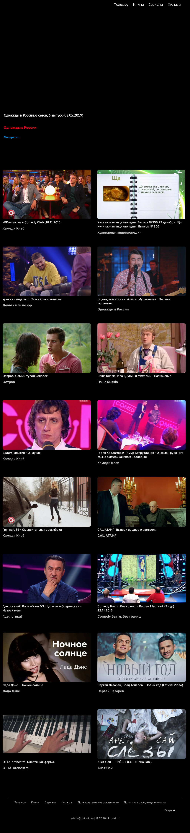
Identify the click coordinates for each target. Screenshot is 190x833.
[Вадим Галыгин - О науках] (47, 425)
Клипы (138, 4)
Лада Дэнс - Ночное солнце (23, 685)
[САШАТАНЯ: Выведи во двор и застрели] (141, 502)
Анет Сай (105, 768)
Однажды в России (20, 127)
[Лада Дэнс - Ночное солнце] (47, 657)
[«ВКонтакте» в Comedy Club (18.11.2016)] (47, 194)
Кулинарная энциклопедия (119, 232)
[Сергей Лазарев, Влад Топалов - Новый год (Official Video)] (141, 657)
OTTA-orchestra (16, 768)
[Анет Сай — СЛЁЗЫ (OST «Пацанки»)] (141, 734)
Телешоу (121, 4)
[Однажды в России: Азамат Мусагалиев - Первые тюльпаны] (141, 271)
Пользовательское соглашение (98, 802)
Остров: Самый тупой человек (25, 376)
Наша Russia (107, 382)
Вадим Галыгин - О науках (22, 453)
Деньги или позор (17, 305)
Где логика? (13, 616)
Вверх (168, 810)
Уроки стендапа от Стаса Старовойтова (32, 299)
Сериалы (155, 4)
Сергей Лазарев (110, 691)
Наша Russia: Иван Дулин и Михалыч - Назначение (134, 376)
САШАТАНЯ (107, 536)
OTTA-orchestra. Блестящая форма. (29, 762)
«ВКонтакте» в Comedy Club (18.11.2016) (32, 222)
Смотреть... (12, 137)
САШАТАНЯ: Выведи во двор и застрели (127, 529)
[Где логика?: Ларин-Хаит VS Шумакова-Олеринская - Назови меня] (47, 578)
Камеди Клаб (13, 228)
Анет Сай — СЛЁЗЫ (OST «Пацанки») (124, 762)
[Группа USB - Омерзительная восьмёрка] (47, 502)
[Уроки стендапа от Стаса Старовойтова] (47, 271)
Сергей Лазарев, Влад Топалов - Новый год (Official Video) (140, 685)
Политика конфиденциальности (145, 802)
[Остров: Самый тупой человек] (47, 348)
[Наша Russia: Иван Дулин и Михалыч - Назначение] (141, 348)
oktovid (21, 5)
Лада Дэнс (11, 691)
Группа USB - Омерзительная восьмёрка (32, 529)
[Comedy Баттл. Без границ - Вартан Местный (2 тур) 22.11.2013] (141, 578)
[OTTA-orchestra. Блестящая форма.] (47, 734)
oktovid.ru (113, 818)
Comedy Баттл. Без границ (119, 616)
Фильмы (174, 4)
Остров (9, 382)
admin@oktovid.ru (82, 818)
